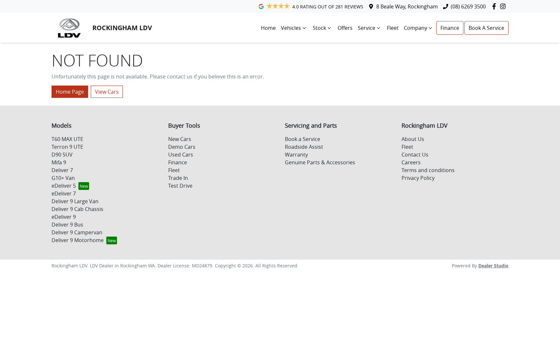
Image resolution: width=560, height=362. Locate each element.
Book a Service (302, 139)
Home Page (70, 91)
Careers (411, 162)
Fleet (393, 27)
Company (415, 27)
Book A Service (486, 27)
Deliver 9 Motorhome (78, 240)
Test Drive (180, 185)
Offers (345, 27)
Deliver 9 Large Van (75, 201)
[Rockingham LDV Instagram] (504, 6)
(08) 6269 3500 (468, 6)
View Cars (107, 91)
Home (268, 27)
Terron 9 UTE (67, 146)
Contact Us (415, 154)
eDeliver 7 (64, 193)
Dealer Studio (493, 266)
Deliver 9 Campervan (77, 232)
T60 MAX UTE (67, 139)
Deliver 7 (62, 170)
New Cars (179, 139)
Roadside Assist (304, 146)
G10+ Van (63, 177)
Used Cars (180, 154)
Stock (319, 27)
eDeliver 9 (64, 216)
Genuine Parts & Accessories (320, 162)
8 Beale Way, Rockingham (407, 6)
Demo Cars (181, 146)
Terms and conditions (428, 170)
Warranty (296, 154)
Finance (449, 27)
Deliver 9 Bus (67, 224)
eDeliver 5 (64, 185)
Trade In (178, 177)
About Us (413, 139)
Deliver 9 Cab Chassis (77, 209)
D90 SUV (62, 154)
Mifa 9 (59, 162)
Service (366, 27)
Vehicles (291, 27)
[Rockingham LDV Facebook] (495, 6)
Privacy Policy (418, 177)
